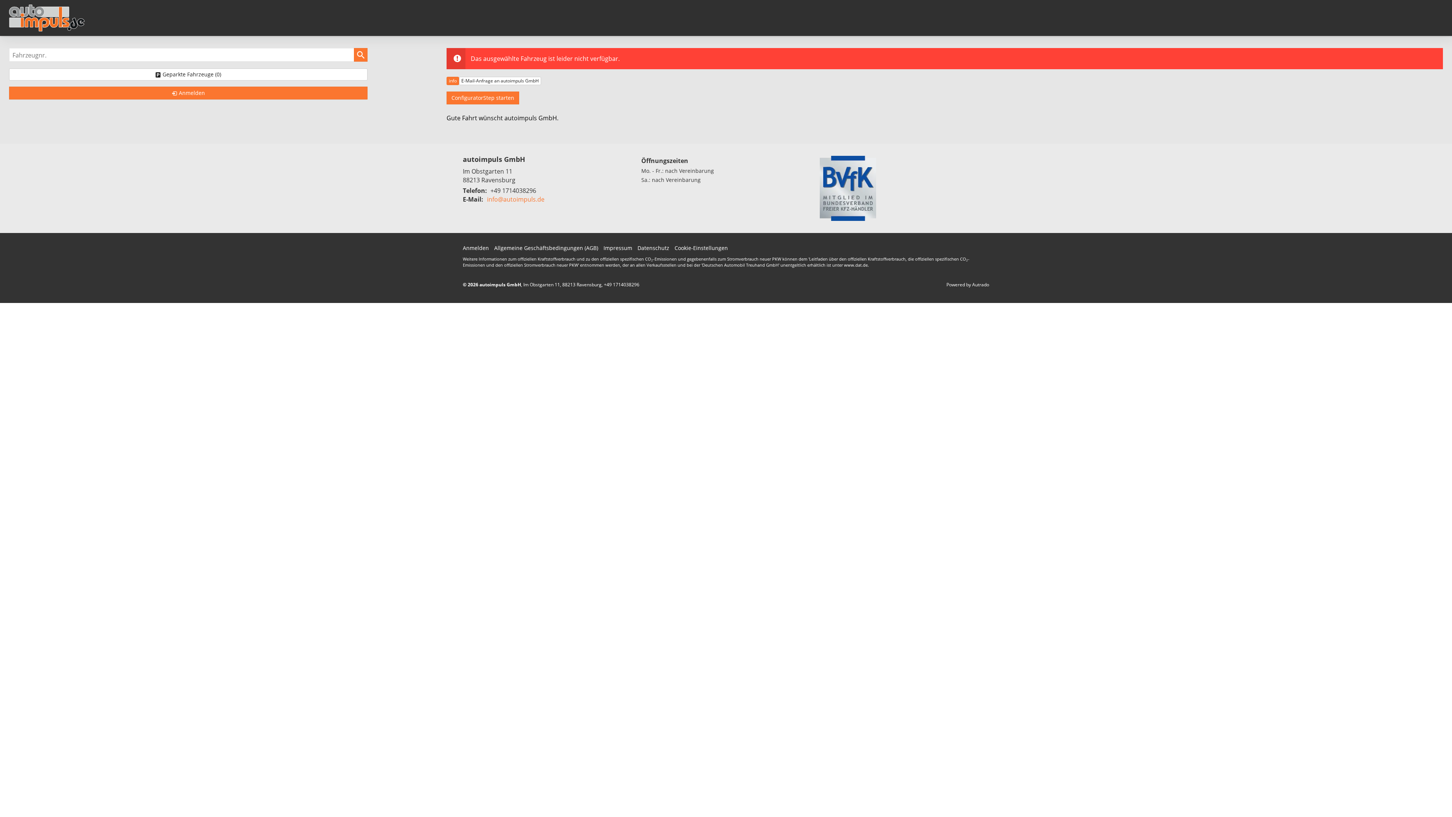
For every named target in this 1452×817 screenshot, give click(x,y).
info (453, 81)
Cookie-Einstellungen (701, 248)
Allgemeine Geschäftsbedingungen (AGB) (546, 248)
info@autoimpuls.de (515, 199)
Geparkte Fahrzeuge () (192, 74)
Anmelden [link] (192, 92)
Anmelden (476, 248)
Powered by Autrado (967, 284)
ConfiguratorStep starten (482, 97)
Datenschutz (653, 248)
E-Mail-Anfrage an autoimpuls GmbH (500, 81)
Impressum (617, 248)
